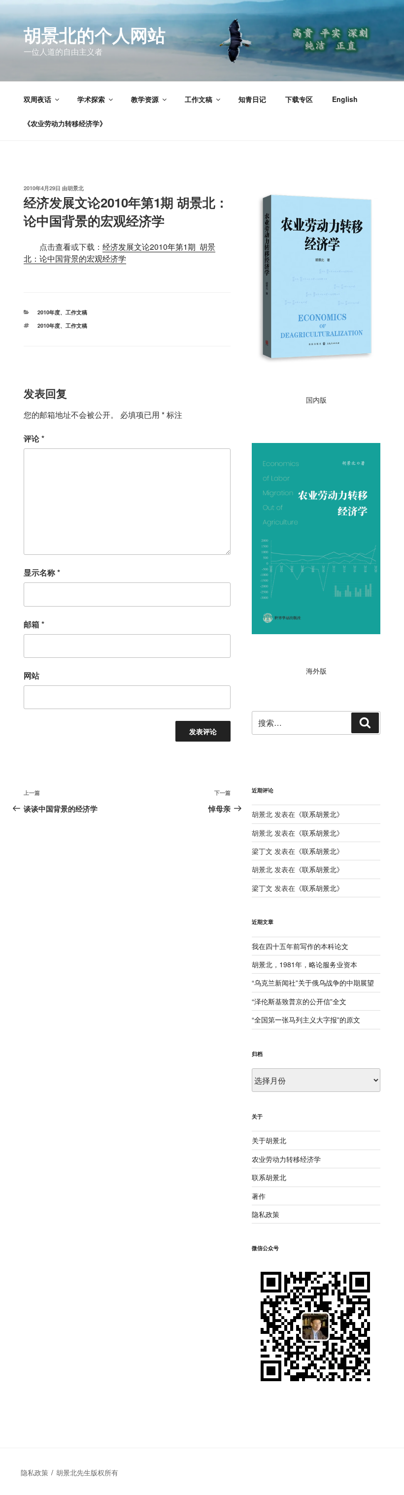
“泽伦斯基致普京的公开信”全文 (299, 1001)
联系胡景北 (319, 814)
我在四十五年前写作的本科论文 (300, 946)
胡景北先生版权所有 (88, 1472)
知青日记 (252, 99)
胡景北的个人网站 (95, 34)
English (345, 99)
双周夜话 (37, 99)
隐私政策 (265, 1214)
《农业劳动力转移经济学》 (65, 123)
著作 (259, 1196)
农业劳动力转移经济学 (286, 1159)
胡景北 (75, 188)
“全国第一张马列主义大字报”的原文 (306, 1019)
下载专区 (299, 99)
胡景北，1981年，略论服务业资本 (304, 964)
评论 (34, 438)
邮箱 (34, 624)
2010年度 (48, 312)
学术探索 (91, 99)
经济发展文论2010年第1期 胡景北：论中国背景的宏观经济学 (119, 252)
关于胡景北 (269, 1140)
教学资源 (145, 99)
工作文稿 (198, 99)
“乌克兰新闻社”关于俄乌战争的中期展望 (313, 982)
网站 (31, 675)
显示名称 (42, 572)
